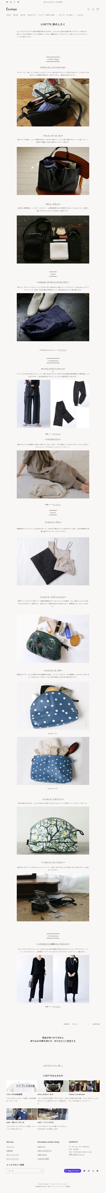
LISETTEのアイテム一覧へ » (53, 1065)
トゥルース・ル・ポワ (53, 670)
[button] (47, 15)
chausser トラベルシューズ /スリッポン (53, 282)
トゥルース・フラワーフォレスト (53, 597)
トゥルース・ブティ (53, 522)
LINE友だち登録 (43, 1159)
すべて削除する (68, 1040)
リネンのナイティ (53, 439)
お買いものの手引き (45, 1151)
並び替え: (67, 1024)
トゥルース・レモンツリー (53, 799)
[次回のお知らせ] (71, 2)
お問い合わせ (42, 1155)
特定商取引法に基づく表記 (43, 1186)
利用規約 (67, 1186)
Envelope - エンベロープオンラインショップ (55, 1184)
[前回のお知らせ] (35, 2)
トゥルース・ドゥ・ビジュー (53, 862)
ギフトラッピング (12, 1159)
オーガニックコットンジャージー (53, 369)
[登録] (41, 1170)
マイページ (10, 1147)
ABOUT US (41, 1147)
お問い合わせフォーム (76, 1154)
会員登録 (9, 1151)
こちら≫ (63, 350)
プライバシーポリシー (58, 1186)
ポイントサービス (12, 1155)
